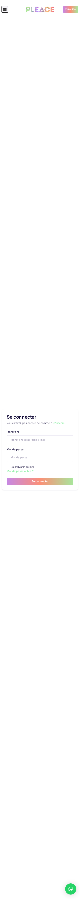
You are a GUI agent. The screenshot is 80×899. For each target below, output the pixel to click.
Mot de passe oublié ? (20, 471)
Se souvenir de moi (22, 466)
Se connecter (40, 481)
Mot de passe (15, 449)
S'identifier (70, 9)
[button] (4, 9)
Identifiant (13, 431)
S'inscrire (59, 423)
